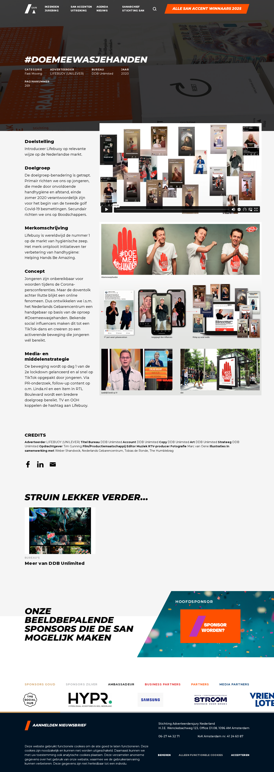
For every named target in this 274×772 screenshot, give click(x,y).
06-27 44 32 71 (169, 736)
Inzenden (52, 6)
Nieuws (102, 10)
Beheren (164, 755)
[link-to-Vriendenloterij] (211, 703)
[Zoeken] (154, 9)
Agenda (102, 6)
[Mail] (53, 464)
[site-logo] (31, 8)
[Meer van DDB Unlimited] (60, 536)
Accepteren (240, 755)
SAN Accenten (81, 6)
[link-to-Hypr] (30, 703)
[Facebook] (28, 464)
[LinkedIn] (40, 464)
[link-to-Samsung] (90, 703)
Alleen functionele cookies (201, 755)
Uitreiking (79, 10)
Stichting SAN (133, 10)
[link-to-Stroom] (150, 703)
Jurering (52, 10)
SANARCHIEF (131, 6)
